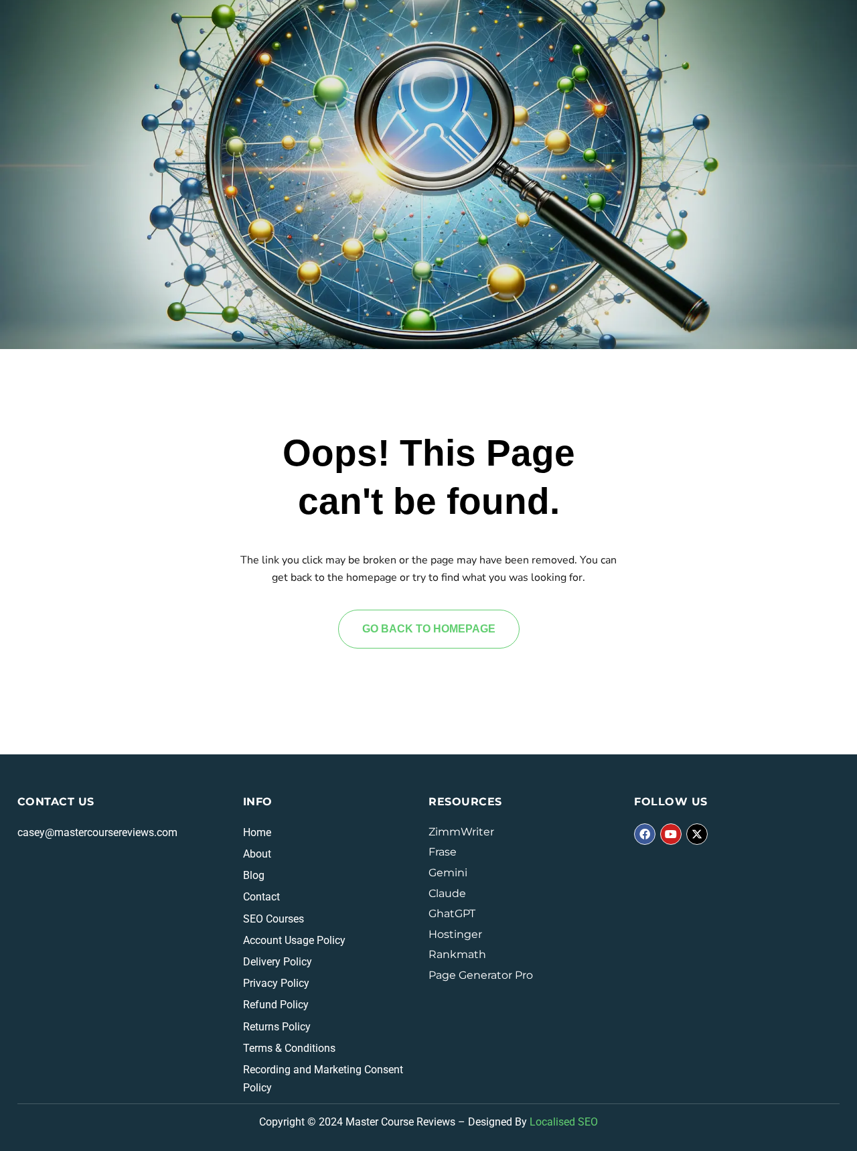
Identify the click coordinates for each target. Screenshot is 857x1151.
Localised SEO (564, 1121)
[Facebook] (644, 834)
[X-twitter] (697, 834)
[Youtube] (671, 834)
